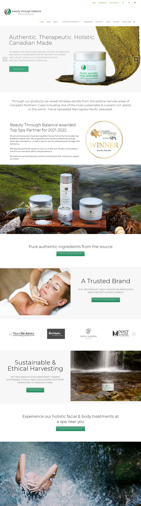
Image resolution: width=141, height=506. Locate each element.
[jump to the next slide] (136, 59)
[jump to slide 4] (73, 89)
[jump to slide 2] (69, 89)
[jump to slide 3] (71, 89)
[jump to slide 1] (66, 89)
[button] (134, 21)
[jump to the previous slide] (5, 59)
